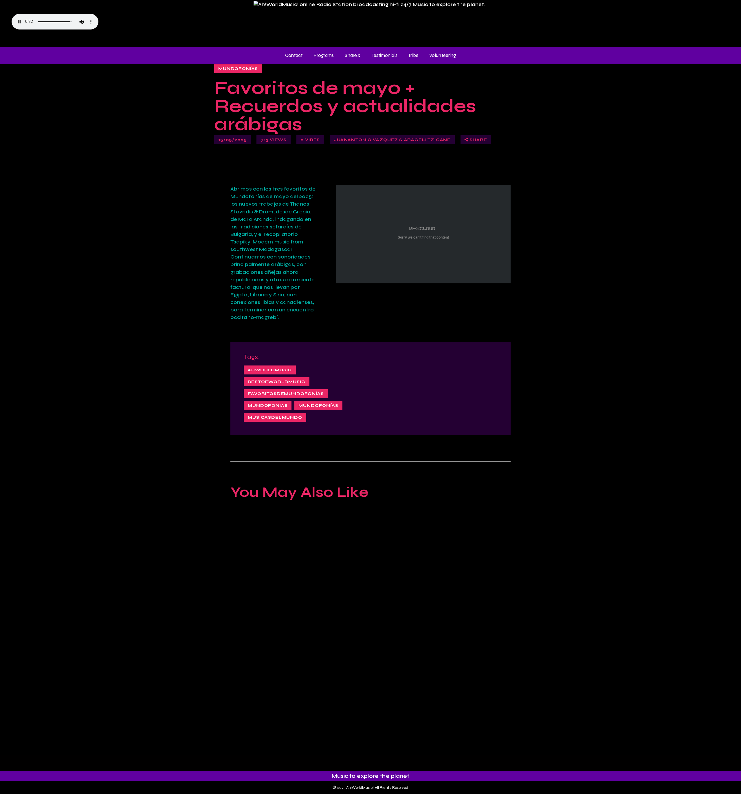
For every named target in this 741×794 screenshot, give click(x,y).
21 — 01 (487, 541)
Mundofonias (267, 405)
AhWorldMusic (270, 370)
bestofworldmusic (276, 381)
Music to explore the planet (371, 776)
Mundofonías (238, 68)
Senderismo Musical (278, 722)
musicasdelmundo (275, 417)
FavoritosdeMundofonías (286, 393)
